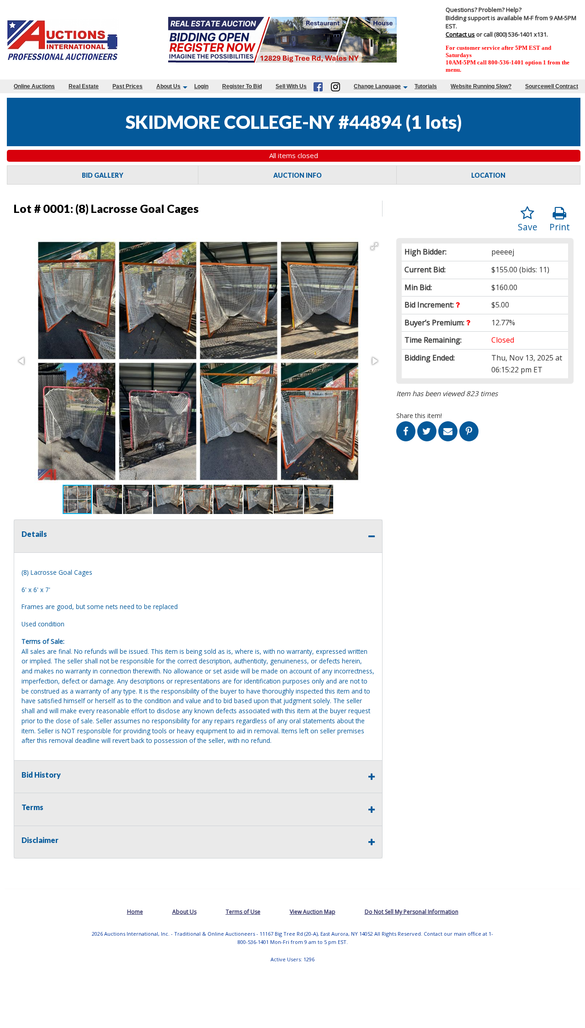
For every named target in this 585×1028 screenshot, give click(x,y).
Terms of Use (243, 912)
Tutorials (426, 86)
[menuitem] (34, 86)
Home (135, 912)
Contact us (460, 34)
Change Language (377, 86)
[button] (374, 246)
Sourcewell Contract (551, 86)
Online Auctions (34, 86)
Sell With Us (291, 86)
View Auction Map (312, 912)
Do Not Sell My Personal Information (411, 912)
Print (559, 227)
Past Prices (127, 86)
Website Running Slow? (481, 86)
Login (201, 86)
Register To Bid (242, 86)
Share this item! (419, 415)
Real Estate (84, 86)
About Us (168, 86)
